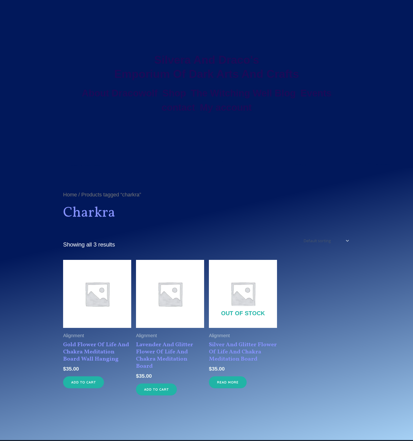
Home (70, 195)
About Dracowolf (120, 93)
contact (178, 107)
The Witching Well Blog (243, 93)
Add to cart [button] (83, 382)
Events (315, 93)
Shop (174, 93)
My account (226, 107)
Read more (228, 382)
